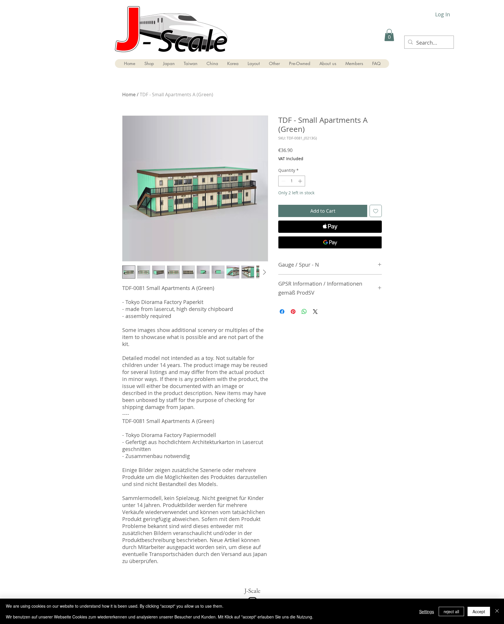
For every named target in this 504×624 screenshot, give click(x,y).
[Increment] (300, 181)
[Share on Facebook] (282, 311)
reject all (451, 611)
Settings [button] (426, 611)
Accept (479, 611)
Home (129, 94)
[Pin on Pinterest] (293, 311)
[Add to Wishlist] (376, 211)
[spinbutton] (291, 181)
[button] (389, 35)
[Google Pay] (330, 242)
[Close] (497, 611)
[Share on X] (315, 311)
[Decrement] (282, 181)
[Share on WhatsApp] (304, 311)
